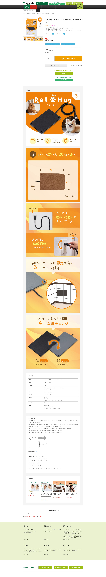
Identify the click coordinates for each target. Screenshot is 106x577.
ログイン (68, 4)
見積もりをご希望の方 (61, 567)
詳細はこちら (26, 539)
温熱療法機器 (33, 13)
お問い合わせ (46, 567)
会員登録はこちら (64, 73)
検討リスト (72, 4)
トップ (24, 13)
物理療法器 (28, 13)
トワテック (51, 50)
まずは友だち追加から (64, 79)
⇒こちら (36, 451)
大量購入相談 (77, 567)
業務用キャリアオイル (79, 7)
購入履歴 (76, 4)
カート (81, 4)
